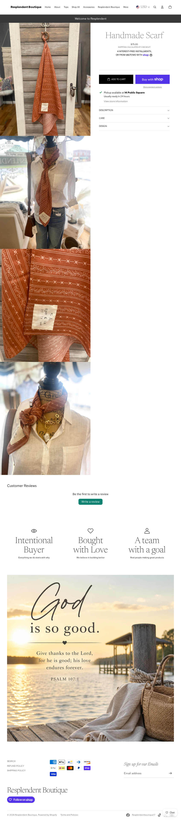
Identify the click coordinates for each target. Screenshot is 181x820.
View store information (116, 101)
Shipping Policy (16, 770)
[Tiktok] (159, 815)
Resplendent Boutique (26, 814)
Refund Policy (15, 766)
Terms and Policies (69, 814)
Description (106, 110)
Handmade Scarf (134, 36)
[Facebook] (128, 815)
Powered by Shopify (47, 814)
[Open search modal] (155, 7)
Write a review (90, 502)
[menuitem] (126, 7)
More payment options (152, 87)
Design (103, 126)
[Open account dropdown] (162, 7)
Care (102, 118)
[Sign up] (170, 773)
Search (11, 761)
